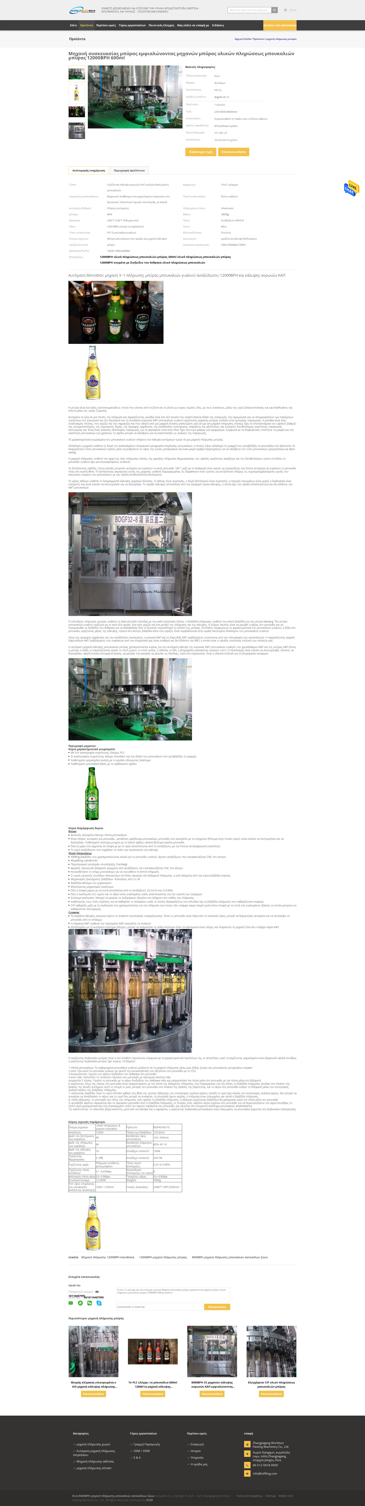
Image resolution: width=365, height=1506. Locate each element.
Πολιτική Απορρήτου (250, 1496)
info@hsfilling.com (265, 1473)
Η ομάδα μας (199, 1464)
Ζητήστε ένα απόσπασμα (280, 25)
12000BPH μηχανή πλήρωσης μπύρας (163, 1257)
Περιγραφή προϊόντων (129, 170)
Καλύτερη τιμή (201, 152)
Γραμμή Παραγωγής (147, 1444)
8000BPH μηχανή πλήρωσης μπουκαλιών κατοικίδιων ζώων (230, 1257)
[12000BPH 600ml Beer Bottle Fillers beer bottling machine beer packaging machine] (77, 73)
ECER (149, 1500)
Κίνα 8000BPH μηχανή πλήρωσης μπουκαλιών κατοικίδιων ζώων (113, 1496)
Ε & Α (137, 1457)
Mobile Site (286, 1496)
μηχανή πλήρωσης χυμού (93, 1444)
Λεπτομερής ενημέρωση (88, 170)
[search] (274, 10)
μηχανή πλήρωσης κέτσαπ (94, 1468)
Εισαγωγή (197, 1444)
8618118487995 (94, 1297)
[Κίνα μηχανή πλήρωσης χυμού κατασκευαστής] (82, 10)
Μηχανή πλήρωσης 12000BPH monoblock (107, 1257)
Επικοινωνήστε (234, 152)
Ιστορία (196, 1451)
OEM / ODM (142, 1451)
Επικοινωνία (217, 1307)
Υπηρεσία (197, 1457)
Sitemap (270, 1496)
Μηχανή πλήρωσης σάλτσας (95, 1461)
